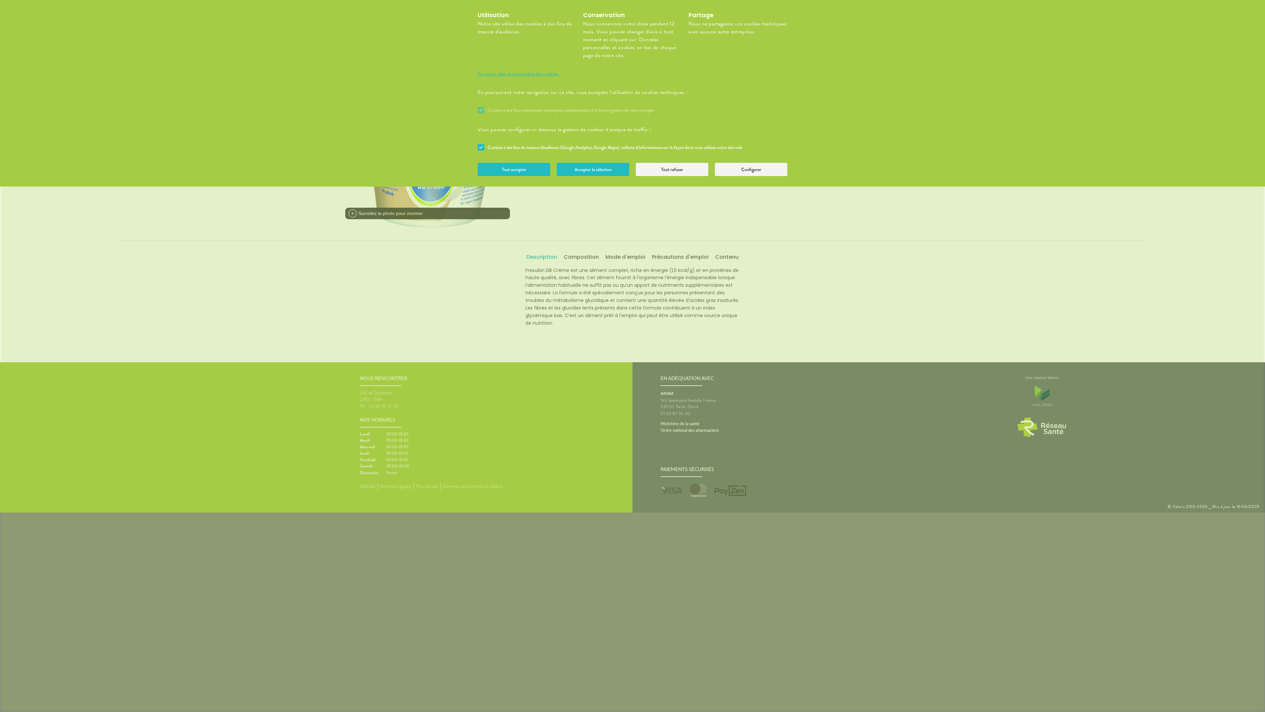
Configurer (751, 169)
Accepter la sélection (593, 169)
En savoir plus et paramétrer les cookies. (518, 74)
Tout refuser (672, 169)
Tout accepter (514, 169)
